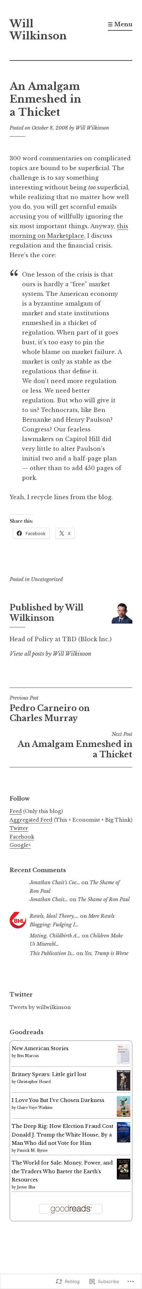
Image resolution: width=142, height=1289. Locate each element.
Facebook (22, 837)
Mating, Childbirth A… (55, 936)
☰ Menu (120, 24)
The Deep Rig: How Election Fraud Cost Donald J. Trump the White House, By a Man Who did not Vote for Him (62, 1134)
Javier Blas (26, 1187)
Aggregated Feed (31, 820)
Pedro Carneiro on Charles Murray (50, 709)
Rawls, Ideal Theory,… (54, 916)
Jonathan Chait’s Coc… (55, 882)
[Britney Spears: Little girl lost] (123, 1089)
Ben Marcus (28, 1056)
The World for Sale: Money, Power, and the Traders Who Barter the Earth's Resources (62, 1171)
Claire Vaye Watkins (34, 1107)
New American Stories (40, 1048)
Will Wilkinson (38, 30)
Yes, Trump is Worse (106, 953)
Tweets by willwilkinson (40, 1007)
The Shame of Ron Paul (104, 899)
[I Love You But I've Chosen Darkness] (123, 1115)
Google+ (20, 845)
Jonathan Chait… (49, 899)
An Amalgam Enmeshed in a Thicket (75, 745)
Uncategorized (47, 579)
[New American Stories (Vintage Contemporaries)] (123, 1062)
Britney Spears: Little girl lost (49, 1074)
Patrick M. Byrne (32, 1150)
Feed (16, 811)
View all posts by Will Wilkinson (50, 653)
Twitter (19, 828)
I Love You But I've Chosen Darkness (58, 1100)
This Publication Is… (52, 953)
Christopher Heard (34, 1082)
